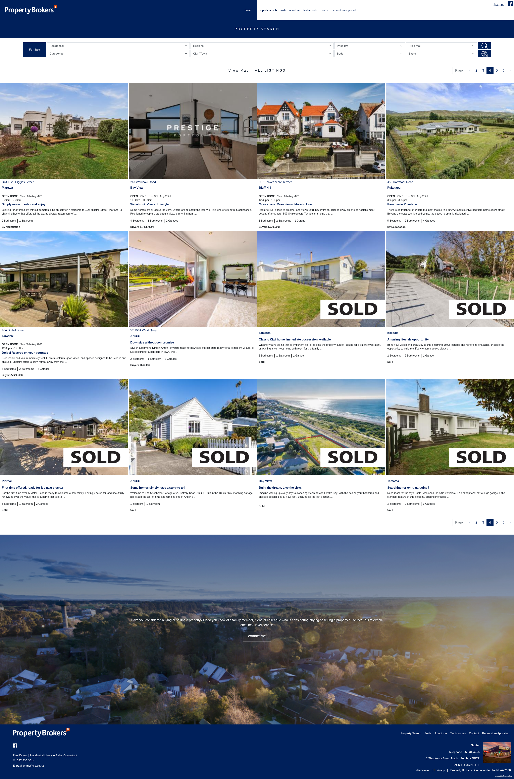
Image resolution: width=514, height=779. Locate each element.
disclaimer (422, 770)
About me (294, 10)
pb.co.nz (499, 4)
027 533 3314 (24, 760)
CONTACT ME (257, 636)
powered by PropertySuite (503, 776)
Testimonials (310, 10)
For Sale (34, 49)
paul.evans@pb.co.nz (30, 765)
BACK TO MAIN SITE (466, 765)
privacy (440, 770)
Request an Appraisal (344, 10)
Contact (325, 10)
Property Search (268, 10)
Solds (283, 10)
